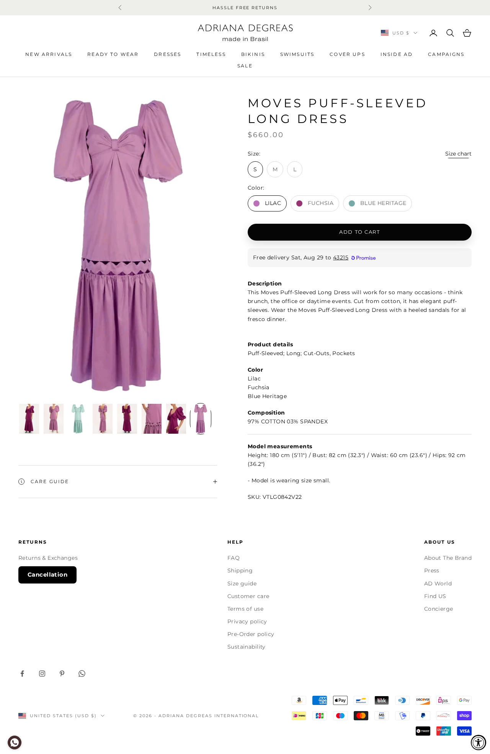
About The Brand (448, 557)
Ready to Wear (113, 54)
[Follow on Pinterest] (62, 673)
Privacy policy (247, 621)
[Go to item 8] (200, 418)
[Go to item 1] (29, 418)
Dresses (167, 54)
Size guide (241, 583)
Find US (435, 596)
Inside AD (397, 54)
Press (431, 570)
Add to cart (359, 232)
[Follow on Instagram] (42, 673)
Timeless (210, 54)
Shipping (240, 570)
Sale (245, 66)
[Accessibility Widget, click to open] (478, 742)
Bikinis (253, 54)
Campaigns (446, 54)
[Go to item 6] (151, 418)
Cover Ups (347, 54)
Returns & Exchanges (48, 557)
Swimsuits (297, 54)
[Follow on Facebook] (22, 673)
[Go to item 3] (78, 418)
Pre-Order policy (250, 634)
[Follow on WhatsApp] (82, 673)
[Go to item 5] (127, 418)
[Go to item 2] (53, 418)
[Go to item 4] (102, 418)
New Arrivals (48, 54)
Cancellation (47, 574)
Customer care (248, 596)
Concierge (438, 608)
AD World (438, 583)
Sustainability (246, 646)
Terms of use (245, 608)
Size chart (458, 153)
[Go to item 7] (176, 418)
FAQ (233, 557)
